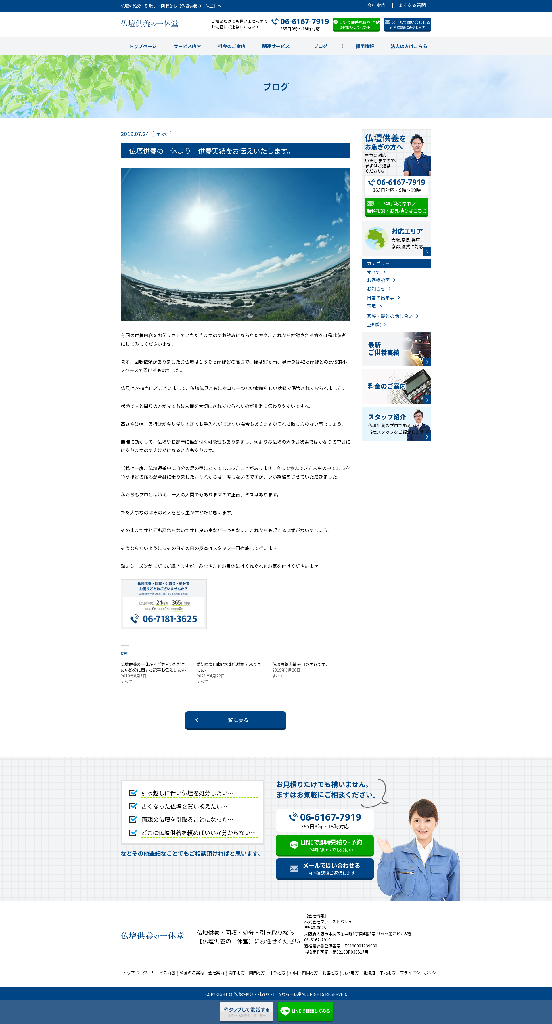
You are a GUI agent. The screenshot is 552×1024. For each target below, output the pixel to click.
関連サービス (276, 46)
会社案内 (376, 5)
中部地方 (277, 972)
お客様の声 (378, 279)
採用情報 (365, 46)
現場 (371, 306)
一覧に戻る (236, 719)
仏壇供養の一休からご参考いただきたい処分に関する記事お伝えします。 (155, 667)
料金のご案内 (232, 46)
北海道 (369, 972)
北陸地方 (330, 972)
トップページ (143, 46)
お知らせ (376, 288)
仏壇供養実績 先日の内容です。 (300, 664)
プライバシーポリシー (420, 972)
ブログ (320, 46)
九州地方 (351, 972)
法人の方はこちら (409, 46)
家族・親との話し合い (390, 315)
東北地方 (387, 972)
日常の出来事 (380, 297)
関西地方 (257, 972)
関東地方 (237, 972)
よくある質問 (412, 5)
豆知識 (374, 324)
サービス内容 (187, 46)
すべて (373, 272)
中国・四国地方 (304, 972)
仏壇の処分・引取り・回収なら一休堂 (267, 994)
